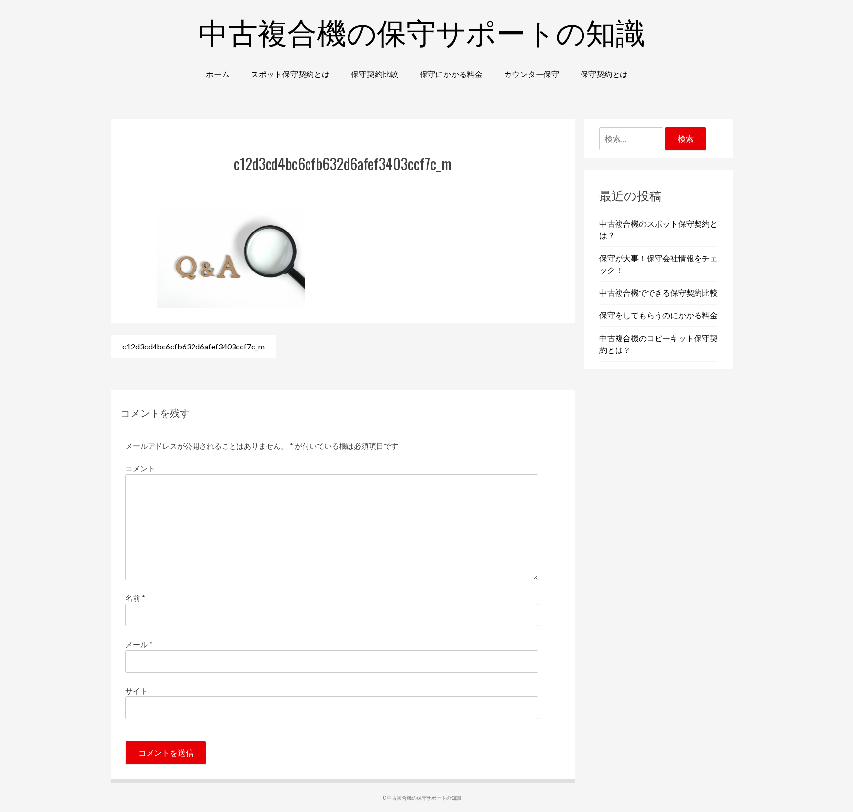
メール (139, 644)
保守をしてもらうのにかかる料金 (658, 315)
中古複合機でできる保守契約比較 (658, 292)
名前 (135, 597)
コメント (140, 468)
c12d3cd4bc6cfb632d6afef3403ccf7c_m (193, 346)
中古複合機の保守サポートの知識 (421, 30)
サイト (136, 690)
